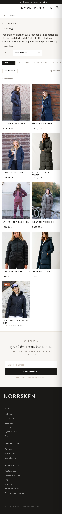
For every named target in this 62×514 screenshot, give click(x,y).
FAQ (6, 480)
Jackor (8, 63)
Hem (4, 15)
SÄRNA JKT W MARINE (42, 123)
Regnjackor (40, 63)
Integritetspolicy (12, 489)
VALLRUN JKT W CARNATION (16, 222)
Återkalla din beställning (15, 493)
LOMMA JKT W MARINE (13, 173)
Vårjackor (23, 63)
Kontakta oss (10, 471)
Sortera (7, 52)
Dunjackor (9, 423)
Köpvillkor (9, 484)
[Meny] (4, 8)
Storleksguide (11, 458)
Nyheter (8, 414)
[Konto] (50, 8)
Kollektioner (10, 453)
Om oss (8, 449)
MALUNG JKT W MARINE (14, 123)
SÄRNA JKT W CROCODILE (44, 222)
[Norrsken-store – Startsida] (31, 8)
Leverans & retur (12, 475)
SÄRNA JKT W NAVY (41, 271)
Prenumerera (31, 371)
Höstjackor (9, 418)
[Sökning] (44, 8)
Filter (11, 71)
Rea (6, 436)
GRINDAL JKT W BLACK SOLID (16, 271)
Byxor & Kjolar (11, 432)
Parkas (8, 427)
